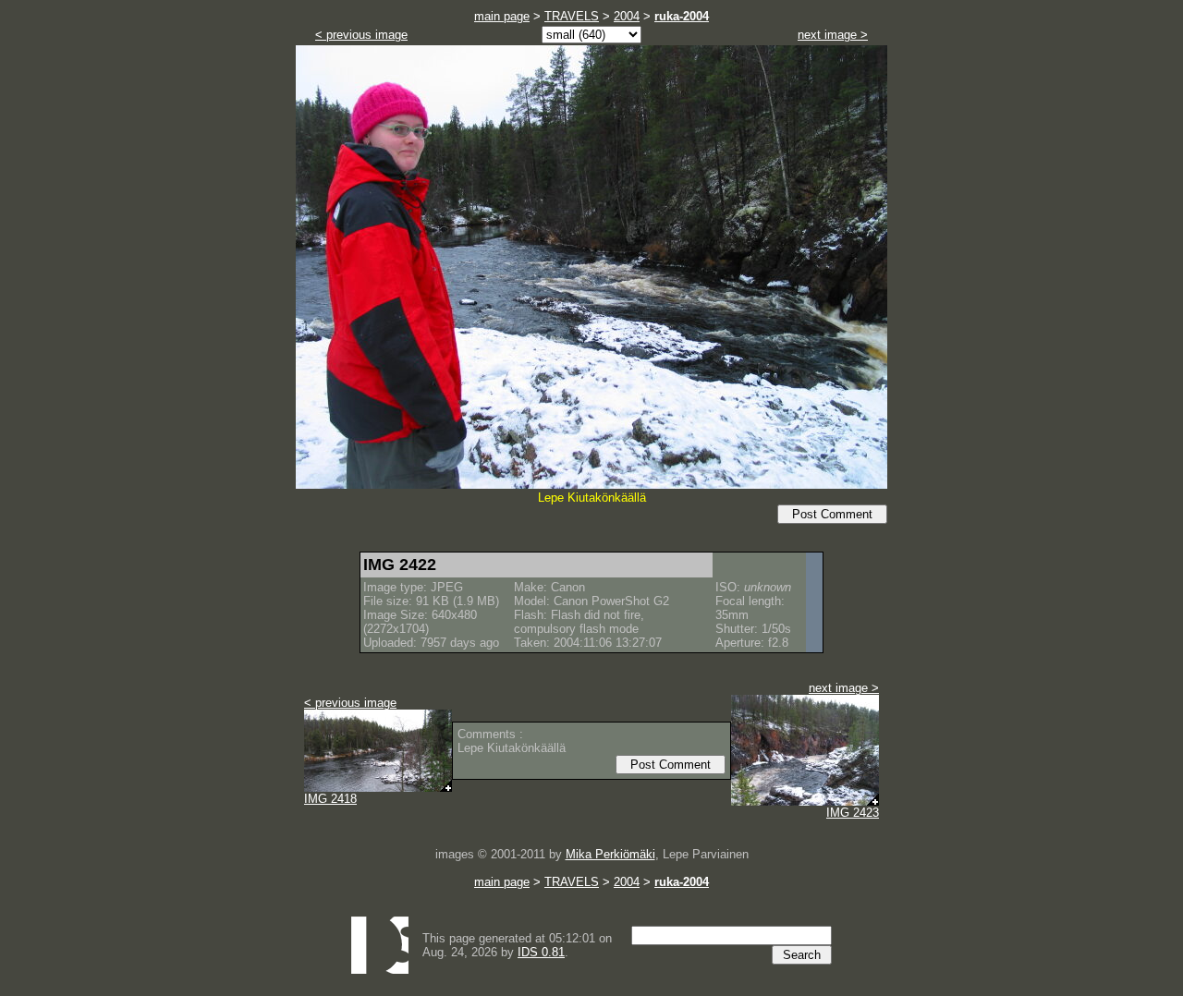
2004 (627, 16)
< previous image (361, 35)
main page (502, 16)
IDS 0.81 (541, 952)
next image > (833, 35)
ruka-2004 (681, 16)
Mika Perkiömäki (610, 854)
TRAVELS (571, 16)
